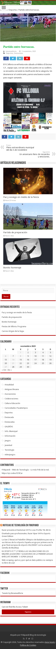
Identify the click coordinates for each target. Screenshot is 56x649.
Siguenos (28, 612)
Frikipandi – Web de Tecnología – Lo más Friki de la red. (25, 470)
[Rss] (24, 638)
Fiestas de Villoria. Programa (14, 326)
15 (21, 360)
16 (28, 360)
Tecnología (9, 450)
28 (13, 367)
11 (43, 356)
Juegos (8, 440)
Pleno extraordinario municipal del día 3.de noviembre (20, 147)
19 (50, 360)
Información (10, 436)
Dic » (10, 370)
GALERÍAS (9, 426)
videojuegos (10, 454)
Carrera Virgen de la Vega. (13, 331)
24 (35, 363)
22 (21, 363)
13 (6, 360)
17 (35, 360)
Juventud (8, 445)
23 (28, 363)
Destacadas (18, 53)
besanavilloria (11, 51)
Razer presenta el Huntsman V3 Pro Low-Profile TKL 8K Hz (26, 530)
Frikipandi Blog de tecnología (33, 635)
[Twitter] (29, 638)
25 (43, 363)
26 (50, 363)
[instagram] (32, 638)
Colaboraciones (11, 398)
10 (35, 356)
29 (21, 367)
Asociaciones (10, 394)
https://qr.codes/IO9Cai (12, 473)
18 (43, 360)
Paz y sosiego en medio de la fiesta (21, 197)
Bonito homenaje (12, 267)
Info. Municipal (11, 431)
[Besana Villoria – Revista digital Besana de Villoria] (28, 2)
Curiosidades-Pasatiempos (16, 408)
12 (50, 356)
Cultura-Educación (12, 403)
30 (28, 367)
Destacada (9, 417)
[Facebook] (26, 638)
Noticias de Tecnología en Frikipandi (21, 525)
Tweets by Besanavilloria (12, 593)
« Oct (4, 370)
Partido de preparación (15, 232)
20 (6, 363)
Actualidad (9, 385)
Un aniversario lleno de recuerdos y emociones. (34, 154)
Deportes (13, 10)
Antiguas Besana (12, 389)
